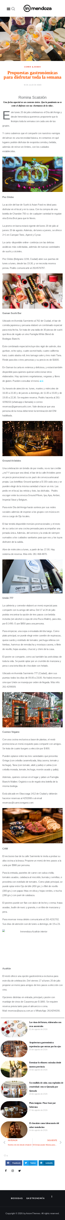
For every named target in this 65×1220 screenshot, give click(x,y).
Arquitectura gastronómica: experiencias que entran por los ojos (45, 1044)
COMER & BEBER (32, 67)
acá (41, 381)
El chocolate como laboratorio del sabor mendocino (44, 1125)
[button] (8, 9)
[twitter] (19, 1171)
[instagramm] (12, 1171)
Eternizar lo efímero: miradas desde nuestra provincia (45, 1064)
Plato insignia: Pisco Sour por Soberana (42, 1105)
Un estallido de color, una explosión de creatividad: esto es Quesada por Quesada (46, 1087)
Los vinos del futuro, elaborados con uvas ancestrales (45, 1024)
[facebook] (6, 1171)
